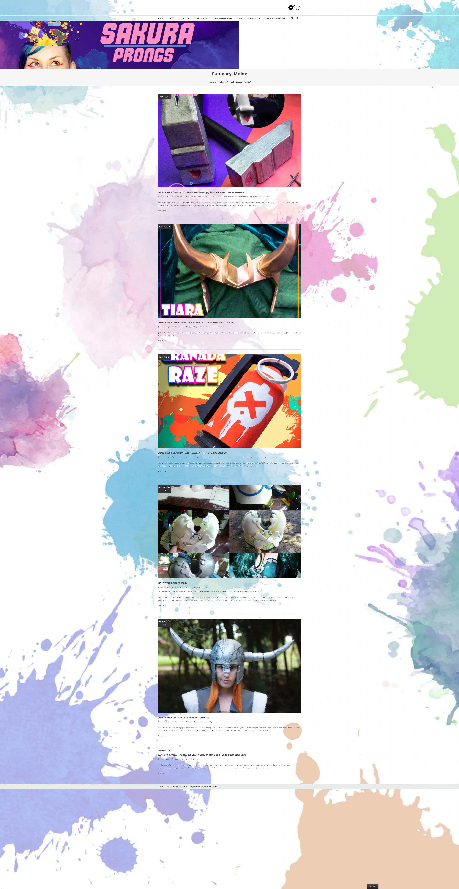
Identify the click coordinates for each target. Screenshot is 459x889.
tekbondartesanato (259, 457)
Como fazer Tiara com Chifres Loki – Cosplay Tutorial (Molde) (196, 322)
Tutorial (204, 196)
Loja (240, 18)
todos (200, 457)
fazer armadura (241, 591)
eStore (190, 786)
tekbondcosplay (271, 457)
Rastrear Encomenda (275, 18)
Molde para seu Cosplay (172, 583)
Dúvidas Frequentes (224, 18)
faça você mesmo (223, 591)
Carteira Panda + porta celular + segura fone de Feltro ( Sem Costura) (202, 754)
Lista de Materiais (201, 18)
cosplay (193, 196)
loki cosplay (214, 327)
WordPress (213, 786)
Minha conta (253, 18)
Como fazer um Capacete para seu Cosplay (184, 717)
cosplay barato (183, 591)
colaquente (214, 457)
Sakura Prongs (164, 196)
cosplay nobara (254, 196)
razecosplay (248, 457)
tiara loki (221, 327)
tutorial (215, 722)
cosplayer (213, 591)
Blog (169, 18)
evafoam (240, 457)
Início (160, 18)
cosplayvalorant (231, 457)
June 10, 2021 (164, 227)
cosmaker (222, 457)
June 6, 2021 (164, 357)
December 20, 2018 (164, 623)
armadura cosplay (165, 591)
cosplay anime (228, 196)
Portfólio (182, 18)
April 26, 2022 (164, 96)
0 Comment (179, 196)
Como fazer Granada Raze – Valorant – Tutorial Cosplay (193, 452)
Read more (162, 210)
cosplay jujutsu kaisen (241, 196)
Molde (199, 196)
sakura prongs (258, 591)
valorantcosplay (282, 457)
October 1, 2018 (164, 751)
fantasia (232, 591)
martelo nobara (265, 196)
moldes (249, 591)
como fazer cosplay (216, 196)
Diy (211, 722)
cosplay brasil (192, 591)
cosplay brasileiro (204, 591)
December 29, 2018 (164, 488)
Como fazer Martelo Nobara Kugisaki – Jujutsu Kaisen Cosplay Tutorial (202, 192)
